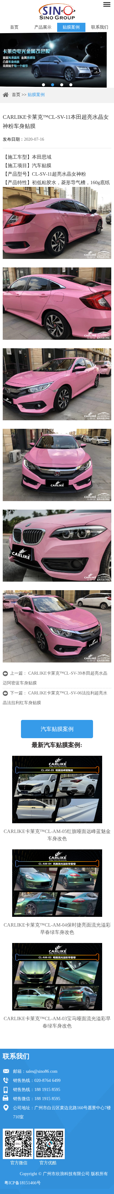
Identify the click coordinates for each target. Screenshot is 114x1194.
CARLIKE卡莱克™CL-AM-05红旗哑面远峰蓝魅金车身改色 (57, 835)
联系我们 (99, 27)
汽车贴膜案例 (57, 729)
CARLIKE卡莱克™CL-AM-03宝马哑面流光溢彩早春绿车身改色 (57, 1022)
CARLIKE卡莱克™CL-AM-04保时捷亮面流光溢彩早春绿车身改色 (57, 928)
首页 (14, 27)
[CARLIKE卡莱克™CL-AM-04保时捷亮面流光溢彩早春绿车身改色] (57, 883)
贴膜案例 (71, 27)
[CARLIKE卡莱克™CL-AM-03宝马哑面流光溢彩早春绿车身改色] (57, 976)
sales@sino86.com (41, 1071)
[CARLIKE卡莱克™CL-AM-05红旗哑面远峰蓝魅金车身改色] (57, 789)
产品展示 (42, 27)
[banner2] (70, 84)
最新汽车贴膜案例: (57, 745)
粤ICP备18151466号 (22, 1183)
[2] (52, 84)
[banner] (43, 84)
